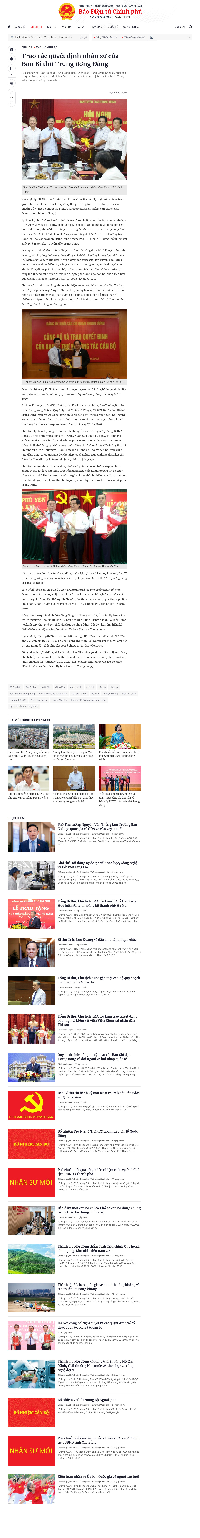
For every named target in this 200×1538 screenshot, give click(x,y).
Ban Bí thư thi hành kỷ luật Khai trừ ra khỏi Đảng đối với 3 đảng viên (98, 1095)
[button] (81, 37)
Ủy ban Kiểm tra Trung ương (24, 706)
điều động (60, 687)
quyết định (45, 687)
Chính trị (36, 27)
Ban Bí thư (30, 687)
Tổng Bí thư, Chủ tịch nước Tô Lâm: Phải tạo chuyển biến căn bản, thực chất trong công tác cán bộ (73, 797)
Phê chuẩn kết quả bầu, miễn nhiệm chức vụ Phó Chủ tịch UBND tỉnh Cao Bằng (99, 1440)
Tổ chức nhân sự (46, 47)
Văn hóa (66, 27)
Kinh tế (51, 27)
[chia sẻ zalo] (12, 59)
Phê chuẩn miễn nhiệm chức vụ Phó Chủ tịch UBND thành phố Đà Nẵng (28, 795)
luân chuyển (76, 687)
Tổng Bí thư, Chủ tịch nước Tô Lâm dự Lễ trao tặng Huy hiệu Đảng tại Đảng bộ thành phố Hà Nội (97, 903)
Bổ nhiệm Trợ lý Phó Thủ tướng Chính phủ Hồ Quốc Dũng (98, 1133)
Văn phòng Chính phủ (134, 37)
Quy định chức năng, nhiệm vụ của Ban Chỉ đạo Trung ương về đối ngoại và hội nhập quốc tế (94, 1057)
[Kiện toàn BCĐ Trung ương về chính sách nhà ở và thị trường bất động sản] (28, 736)
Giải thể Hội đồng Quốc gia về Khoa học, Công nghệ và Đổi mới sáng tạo (98, 865)
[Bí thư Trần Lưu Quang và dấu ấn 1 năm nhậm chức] (31, 952)
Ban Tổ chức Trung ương (22, 693)
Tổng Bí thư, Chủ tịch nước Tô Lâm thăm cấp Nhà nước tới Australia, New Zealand (46, 37)
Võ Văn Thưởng (79, 693)
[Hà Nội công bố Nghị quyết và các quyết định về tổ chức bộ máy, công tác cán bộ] (31, 1335)
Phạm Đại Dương (39, 700)
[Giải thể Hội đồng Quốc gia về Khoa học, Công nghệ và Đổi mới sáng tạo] (31, 875)
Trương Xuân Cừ (18, 700)
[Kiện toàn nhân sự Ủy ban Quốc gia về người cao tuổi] (31, 1489)
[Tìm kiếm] (190, 27)
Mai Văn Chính (129, 693)
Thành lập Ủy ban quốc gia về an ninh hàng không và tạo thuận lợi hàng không (99, 1287)
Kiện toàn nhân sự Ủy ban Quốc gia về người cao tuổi (98, 1477)
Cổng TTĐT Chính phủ (106, 37)
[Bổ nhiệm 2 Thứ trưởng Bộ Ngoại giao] (31, 1412)
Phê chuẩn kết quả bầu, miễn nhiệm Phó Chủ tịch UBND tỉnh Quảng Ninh (119, 756)
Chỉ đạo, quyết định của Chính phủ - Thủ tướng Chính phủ (84, 834)
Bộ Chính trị (15, 687)
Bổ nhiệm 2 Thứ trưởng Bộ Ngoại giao (87, 1400)
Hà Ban (95, 693)
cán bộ (102, 687)
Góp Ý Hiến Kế (131, 27)
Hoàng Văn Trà (59, 700)
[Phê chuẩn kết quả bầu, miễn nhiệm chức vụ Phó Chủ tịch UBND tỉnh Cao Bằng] (31, 1451)
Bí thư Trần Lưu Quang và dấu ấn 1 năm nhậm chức (97, 940)
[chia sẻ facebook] (12, 50)
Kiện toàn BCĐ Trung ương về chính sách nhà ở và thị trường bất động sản (28, 756)
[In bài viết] (12, 83)
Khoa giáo (96, 27)
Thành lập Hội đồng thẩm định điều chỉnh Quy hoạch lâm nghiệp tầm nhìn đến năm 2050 (99, 1248)
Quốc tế (113, 27)
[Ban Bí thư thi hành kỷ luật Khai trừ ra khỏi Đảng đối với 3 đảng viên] (31, 1105)
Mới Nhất (179, 27)
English (118, 17)
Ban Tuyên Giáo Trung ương (53, 693)
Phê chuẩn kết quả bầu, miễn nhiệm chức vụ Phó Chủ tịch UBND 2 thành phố (99, 1172)
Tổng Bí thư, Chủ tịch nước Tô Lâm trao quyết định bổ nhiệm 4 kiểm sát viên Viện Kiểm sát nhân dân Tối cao (97, 1020)
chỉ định (90, 687)
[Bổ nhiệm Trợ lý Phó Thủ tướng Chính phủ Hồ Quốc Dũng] (31, 1144)
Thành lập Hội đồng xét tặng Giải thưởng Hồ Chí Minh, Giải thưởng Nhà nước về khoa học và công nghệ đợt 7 (96, 1366)
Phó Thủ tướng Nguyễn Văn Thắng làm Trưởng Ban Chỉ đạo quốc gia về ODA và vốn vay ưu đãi (97, 827)
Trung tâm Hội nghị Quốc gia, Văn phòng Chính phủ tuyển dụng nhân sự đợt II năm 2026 (73, 756)
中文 (128, 17)
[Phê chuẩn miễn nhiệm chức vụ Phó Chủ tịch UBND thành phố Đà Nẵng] (28, 778)
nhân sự (114, 687)
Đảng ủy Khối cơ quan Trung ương (88, 700)
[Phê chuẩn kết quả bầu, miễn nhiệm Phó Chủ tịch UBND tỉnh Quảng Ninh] (120, 736)
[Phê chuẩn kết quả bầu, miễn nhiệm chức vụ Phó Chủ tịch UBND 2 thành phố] (31, 1182)
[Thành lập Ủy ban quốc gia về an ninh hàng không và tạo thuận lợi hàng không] (31, 1297)
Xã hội (80, 27)
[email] (152, 37)
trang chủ (18, 27)
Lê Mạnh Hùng (110, 693)
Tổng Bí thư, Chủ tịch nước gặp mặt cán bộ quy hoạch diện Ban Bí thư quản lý (99, 980)
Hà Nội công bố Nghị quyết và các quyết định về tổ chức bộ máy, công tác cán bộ (96, 1325)
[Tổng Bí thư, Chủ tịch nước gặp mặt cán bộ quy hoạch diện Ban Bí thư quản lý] (31, 990)
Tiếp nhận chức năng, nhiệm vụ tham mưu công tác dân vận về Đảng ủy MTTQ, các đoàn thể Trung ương (119, 799)
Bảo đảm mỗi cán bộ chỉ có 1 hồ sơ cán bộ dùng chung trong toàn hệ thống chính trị (99, 1210)
